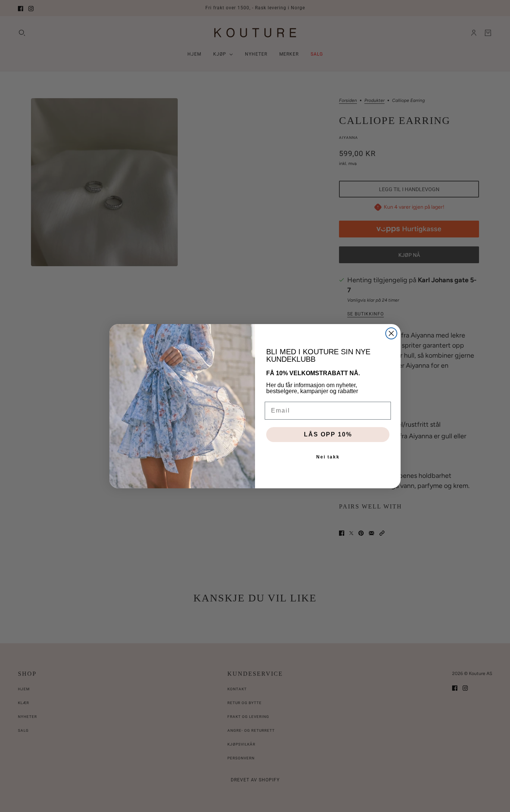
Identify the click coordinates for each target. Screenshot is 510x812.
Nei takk (328, 457)
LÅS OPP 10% (328, 434)
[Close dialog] (391, 333)
